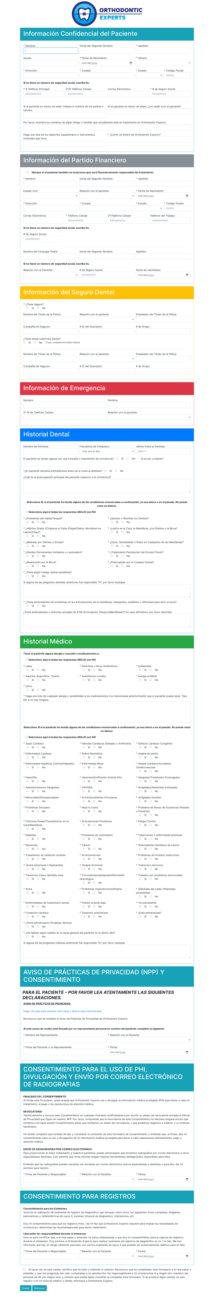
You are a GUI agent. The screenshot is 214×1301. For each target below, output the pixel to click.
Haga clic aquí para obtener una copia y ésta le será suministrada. (62, 1011)
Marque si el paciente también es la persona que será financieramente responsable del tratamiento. (93, 172)
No (44, 308)
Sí (33, 308)
